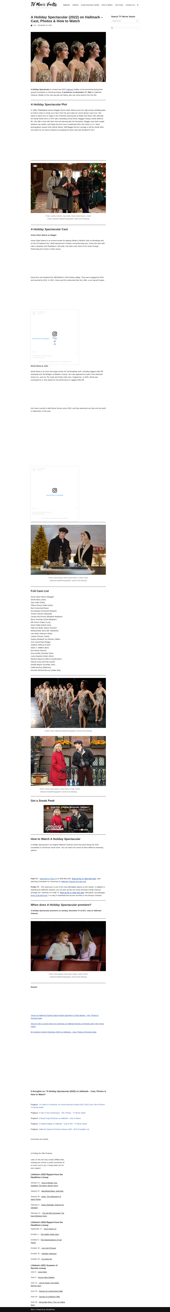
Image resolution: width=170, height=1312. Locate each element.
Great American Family (90, 5)
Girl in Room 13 (50, 1229)
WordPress (50, 1309)
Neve (33, 1309)
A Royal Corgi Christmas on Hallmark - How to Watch (60, 1118)
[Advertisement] (68, 146)
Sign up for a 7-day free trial (84, 879)
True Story (119, 5)
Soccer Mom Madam (46, 1277)
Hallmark (66, 5)
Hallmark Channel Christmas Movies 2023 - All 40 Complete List (64, 1129)
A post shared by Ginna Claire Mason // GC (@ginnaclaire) (54, 361)
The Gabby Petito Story (50, 1234)
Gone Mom (42, 1272)
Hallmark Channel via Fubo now (73, 881)
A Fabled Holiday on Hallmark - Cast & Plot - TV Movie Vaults (63, 1124)
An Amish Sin (47, 1259)
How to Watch (107, 5)
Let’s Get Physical (49, 1248)
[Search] (137, 5)
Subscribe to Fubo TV (48, 879)
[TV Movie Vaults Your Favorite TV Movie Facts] (44, 5)
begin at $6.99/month (39, 895)
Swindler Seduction (49, 1254)
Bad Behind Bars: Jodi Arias (52, 1191)
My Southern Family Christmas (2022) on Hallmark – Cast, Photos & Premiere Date (63, 1032)
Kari (34, 25)
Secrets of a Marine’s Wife (49, 1297)
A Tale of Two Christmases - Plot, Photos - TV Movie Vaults (62, 1113)
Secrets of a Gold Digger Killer (51, 1291)
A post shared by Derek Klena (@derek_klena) (55, 518)
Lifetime (75, 5)
